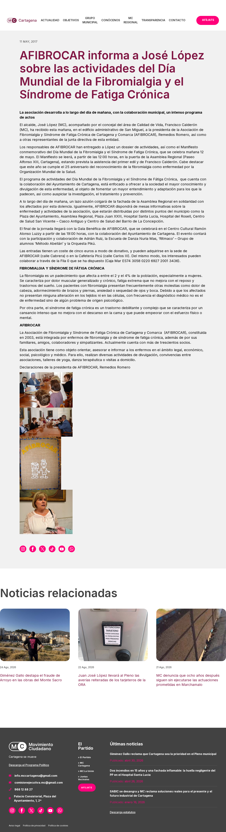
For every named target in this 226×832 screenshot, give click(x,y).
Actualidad (50, 20)
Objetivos (71, 20)
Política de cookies (58, 825)
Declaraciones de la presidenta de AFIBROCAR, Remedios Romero (75, 367)
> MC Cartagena (84, 764)
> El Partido (84, 757)
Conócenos (110, 20)
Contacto (177, 20)
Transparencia (153, 20)
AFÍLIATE (86, 787)
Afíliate (208, 20)
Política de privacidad (34, 825)
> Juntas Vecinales (83, 778)
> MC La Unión (86, 771)
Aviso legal (14, 825)
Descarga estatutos (122, 812)
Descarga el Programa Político (29, 765)
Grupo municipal (90, 20)
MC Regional (131, 20)
